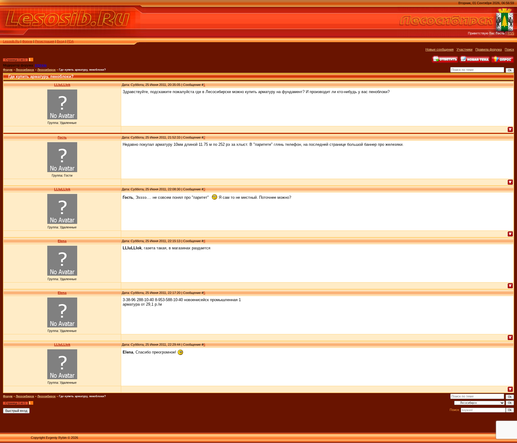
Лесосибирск (25, 69)
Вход (60, 41)
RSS (510, 33)
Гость (62, 137)
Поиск (509, 49)
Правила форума (488, 49)
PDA (70, 41)
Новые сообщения (439, 49)
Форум (27, 41)
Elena (62, 241)
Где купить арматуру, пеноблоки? (82, 69)
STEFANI (41, 65)
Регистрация (44, 41)
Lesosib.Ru (11, 41)
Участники (464, 49)
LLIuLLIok (62, 85)
